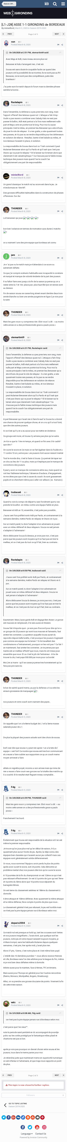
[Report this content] (58, 45)
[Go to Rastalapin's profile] (6, 104)
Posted (20, 44)
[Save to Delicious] (23, 1117)
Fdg (34, 1013)
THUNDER (36, 798)
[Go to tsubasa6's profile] (6, 494)
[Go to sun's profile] (6, 43)
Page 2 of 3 (33, 34)
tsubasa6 (36, 570)
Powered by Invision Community (33, 1137)
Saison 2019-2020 (38, 28)
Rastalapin (37, 348)
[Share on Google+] (13, 1117)
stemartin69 (38, 52)
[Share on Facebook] (8, 1117)
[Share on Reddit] (28, 1117)
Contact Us (40, 1134)
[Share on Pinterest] (42, 1117)
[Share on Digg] (18, 1117)
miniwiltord (9, 28)
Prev (10, 34)
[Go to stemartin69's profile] (6, 339)
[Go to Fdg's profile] (6, 788)
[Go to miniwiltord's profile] (6, 176)
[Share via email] (37, 1117)
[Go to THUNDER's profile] (6, 210)
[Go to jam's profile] (6, 256)
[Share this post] (62, 45)
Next (57, 34)
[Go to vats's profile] (6, 1004)
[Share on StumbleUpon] (33, 1117)
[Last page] (63, 34)
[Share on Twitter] (4, 1117)
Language (26, 1134)
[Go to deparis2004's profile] (6, 924)
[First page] (3, 34)
